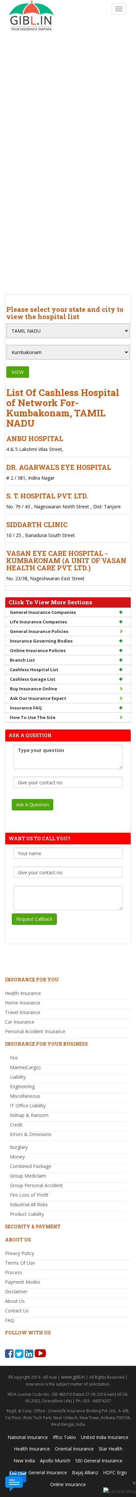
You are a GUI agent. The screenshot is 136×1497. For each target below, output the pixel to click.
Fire (14, 1058)
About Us (15, 1301)
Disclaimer (16, 1291)
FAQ (9, 1320)
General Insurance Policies (39, 631)
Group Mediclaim (28, 1176)
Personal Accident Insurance (35, 1031)
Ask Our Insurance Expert (38, 698)
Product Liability (27, 1214)
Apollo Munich (55, 1460)
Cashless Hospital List (34, 670)
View (18, 372)
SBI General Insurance (98, 1460)
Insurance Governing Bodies (41, 641)
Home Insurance (22, 1003)
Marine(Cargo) (25, 1067)
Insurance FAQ (26, 708)
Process (13, 1272)
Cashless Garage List (32, 679)
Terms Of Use (20, 1263)
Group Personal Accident (36, 1185)
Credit (16, 1125)
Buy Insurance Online (33, 689)
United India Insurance (104, 1437)
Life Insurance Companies (38, 622)
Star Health (110, 1449)
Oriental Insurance (74, 1449)
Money (17, 1156)
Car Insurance (19, 1022)
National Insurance (28, 1437)
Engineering (22, 1086)
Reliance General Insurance (38, 1472)
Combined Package (30, 1166)
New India (24, 1460)
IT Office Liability (28, 1105)
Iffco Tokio (64, 1437)
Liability (18, 1077)
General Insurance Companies (43, 612)
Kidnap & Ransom (29, 1115)
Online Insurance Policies (38, 650)
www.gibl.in (73, 1377)
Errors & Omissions (30, 1134)
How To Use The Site (32, 717)
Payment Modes (22, 1282)
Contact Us (17, 1310)
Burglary (19, 1147)
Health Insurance (23, 993)
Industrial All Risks (29, 1204)
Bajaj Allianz (85, 1472)
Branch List (22, 660)
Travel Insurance (22, 1012)
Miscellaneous (25, 1096)
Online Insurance (68, 1484)
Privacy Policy (19, 1253)
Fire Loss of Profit (29, 1195)
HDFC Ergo (115, 1472)
